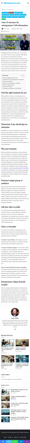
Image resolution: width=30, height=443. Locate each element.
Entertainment (5, 14)
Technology (21, 16)
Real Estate (14, 16)
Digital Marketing (18, 12)
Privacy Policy (23, 437)
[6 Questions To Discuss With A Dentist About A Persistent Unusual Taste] (22, 358)
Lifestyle (4, 16)
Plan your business (8, 81)
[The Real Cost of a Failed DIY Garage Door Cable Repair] (7, 358)
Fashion (12, 14)
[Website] (15, 329)
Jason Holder (6, 28)
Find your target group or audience (12, 83)
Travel (3, 19)
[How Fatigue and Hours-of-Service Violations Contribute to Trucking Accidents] (5, 412)
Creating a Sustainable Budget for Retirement (21, 348)
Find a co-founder (7, 86)
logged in (10, 379)
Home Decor (23, 14)
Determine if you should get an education (13, 79)
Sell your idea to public (8, 84)
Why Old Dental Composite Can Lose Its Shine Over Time (7, 349)
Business (11, 12)
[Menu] (2, 3)
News (9, 16)
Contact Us (10, 437)
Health (16, 14)
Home (4, 9)
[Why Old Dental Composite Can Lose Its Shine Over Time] (7, 343)
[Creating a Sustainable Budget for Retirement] (22, 343)
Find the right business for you (10, 77)
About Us (16, 437)
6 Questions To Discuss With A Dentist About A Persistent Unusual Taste (22, 365)
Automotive (9, 9)
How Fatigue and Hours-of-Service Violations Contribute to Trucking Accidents (18, 411)
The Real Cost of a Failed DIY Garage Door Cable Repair (7, 365)
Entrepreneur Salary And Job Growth (12, 88)
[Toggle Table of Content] (22, 75)
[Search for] (28, 3)
